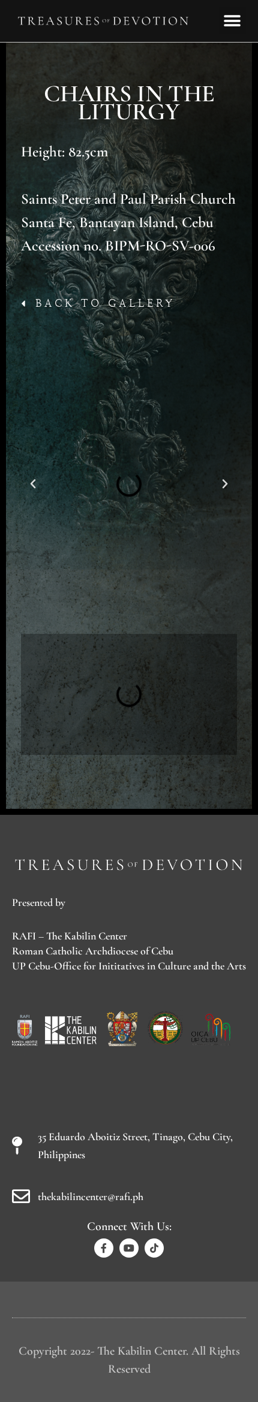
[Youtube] (129, 1248)
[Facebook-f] (103, 1248)
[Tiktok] (154, 1248)
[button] (232, 20)
